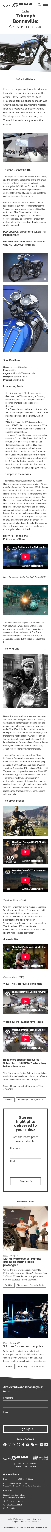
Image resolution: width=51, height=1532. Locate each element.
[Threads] (14, 1444)
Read (6, 1059)
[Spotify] (41, 1444)
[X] (18, 1444)
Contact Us (11, 1508)
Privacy (28, 1519)
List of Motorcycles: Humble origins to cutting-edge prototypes (22, 1262)
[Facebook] (5, 1444)
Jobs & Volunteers (15, 1519)
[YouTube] (27, 1444)
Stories (25, 11)
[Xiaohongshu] (37, 1444)
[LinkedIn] (46, 1444)
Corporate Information (21, 1521)
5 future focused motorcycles (23, 1346)
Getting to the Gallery (15, 1501)
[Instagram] (9, 1444)
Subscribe (9, 1063)
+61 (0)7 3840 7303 (14, 1505)
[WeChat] (32, 1444)
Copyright (37, 1519)
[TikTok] (23, 1444)
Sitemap (35, 1521)
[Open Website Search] (39, 5)
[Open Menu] (45, 5)
